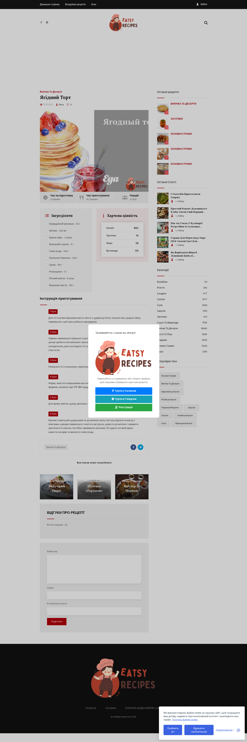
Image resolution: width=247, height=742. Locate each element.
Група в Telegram (125, 399)
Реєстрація (125, 407)
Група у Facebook (125, 391)
